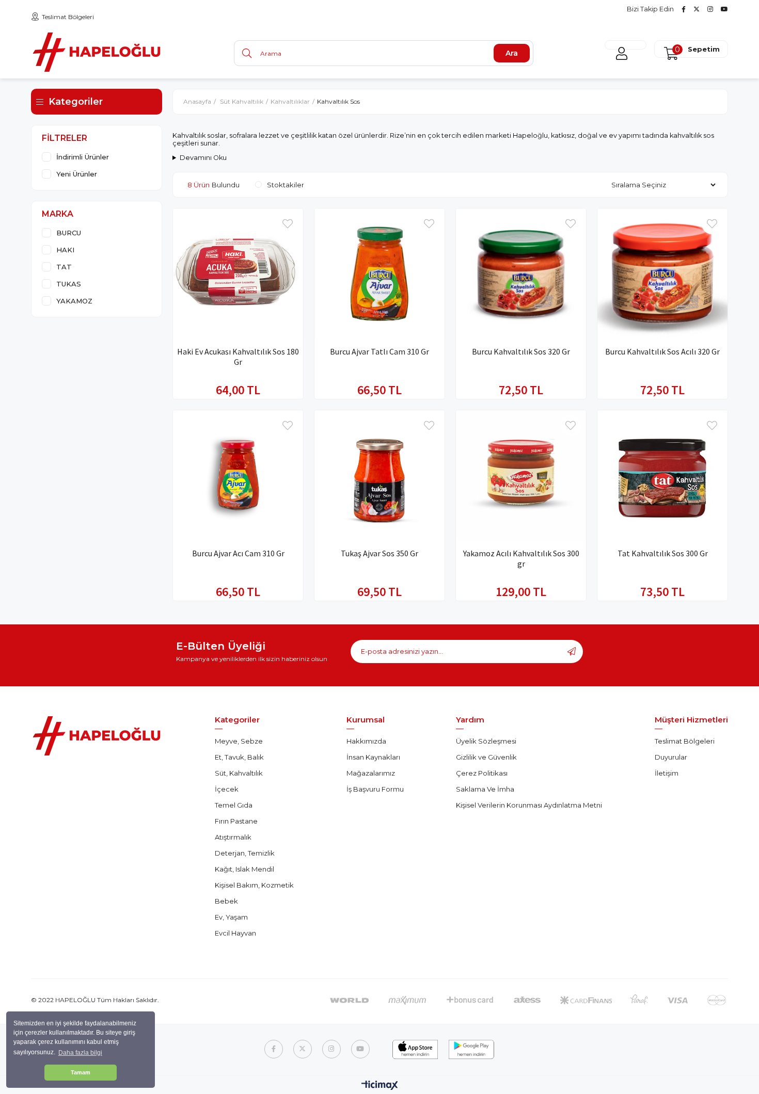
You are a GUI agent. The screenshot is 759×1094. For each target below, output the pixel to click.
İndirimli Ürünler (82, 157)
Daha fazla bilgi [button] (80, 1052)
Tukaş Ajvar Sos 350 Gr (379, 553)
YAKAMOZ (74, 301)
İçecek (227, 789)
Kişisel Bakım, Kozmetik (254, 885)
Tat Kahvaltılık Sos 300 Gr (663, 553)
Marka (57, 214)
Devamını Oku (203, 158)
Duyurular (671, 757)
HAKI (65, 250)
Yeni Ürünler (76, 174)
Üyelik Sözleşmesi (486, 741)
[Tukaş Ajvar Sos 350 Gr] (379, 475)
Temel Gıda (233, 805)
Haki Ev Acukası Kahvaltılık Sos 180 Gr (238, 356)
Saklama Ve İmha (485, 789)
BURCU (68, 233)
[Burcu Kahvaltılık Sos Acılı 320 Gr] (662, 273)
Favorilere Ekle (287, 224)
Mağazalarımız (370, 773)
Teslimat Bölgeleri (68, 17)
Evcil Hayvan (235, 933)
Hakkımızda (366, 741)
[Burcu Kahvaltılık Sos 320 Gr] (521, 273)
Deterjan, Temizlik (245, 853)
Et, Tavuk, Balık (239, 757)
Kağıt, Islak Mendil (244, 869)
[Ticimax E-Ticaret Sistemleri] (379, 1086)
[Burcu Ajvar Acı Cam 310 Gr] (238, 475)
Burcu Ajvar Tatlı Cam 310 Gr (379, 351)
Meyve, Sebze (239, 741)
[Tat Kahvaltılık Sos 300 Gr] (662, 475)
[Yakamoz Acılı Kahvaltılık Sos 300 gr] (521, 475)
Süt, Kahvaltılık (239, 773)
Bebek (226, 901)
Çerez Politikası (482, 773)
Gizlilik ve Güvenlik (486, 757)
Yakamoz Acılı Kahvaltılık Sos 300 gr (521, 558)
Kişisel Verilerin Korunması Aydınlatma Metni (529, 805)
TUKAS (68, 284)
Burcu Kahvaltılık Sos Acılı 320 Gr (662, 351)
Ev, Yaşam (231, 917)
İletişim (666, 773)
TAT (64, 267)
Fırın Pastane (236, 821)
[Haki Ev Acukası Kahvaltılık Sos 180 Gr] (238, 273)
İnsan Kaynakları (373, 757)
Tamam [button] (80, 1072)
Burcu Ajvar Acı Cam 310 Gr (238, 553)
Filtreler (64, 138)
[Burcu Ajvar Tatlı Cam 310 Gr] (379, 273)
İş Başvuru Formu (375, 789)
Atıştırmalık (233, 837)
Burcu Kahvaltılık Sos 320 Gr (521, 351)
